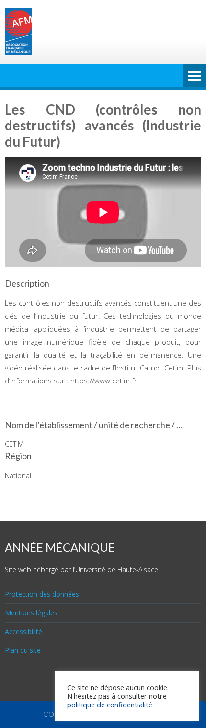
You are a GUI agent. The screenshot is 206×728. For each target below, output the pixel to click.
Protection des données (42, 594)
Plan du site (23, 650)
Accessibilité (23, 631)
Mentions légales (31, 612)
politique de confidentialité (109, 704)
